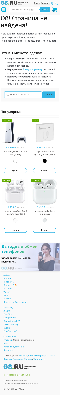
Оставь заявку (9, 258)
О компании (9, 336)
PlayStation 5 (10, 331)
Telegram (13, 374)
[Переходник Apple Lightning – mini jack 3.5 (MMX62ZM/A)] (45, 161)
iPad (5, 295)
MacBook (8, 288)
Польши (28, 359)
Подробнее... (8, 262)
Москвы (23, 355)
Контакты (8, 350)
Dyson (6, 327)
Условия (45, 3)
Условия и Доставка (13, 346)
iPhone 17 (8, 285)
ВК (4, 374)
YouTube (25, 374)
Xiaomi (6, 310)
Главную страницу (32, 69)
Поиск (49, 94)
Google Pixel (9, 317)
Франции (38, 359)
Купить (15, 170)
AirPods (7, 298)
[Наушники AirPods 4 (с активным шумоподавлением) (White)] (45, 220)
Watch (6, 292)
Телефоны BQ (10, 324)
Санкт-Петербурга (38, 355)
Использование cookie (15, 380)
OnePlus (7, 314)
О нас (37, 3)
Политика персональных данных (20, 383)
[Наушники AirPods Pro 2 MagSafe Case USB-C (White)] (15, 220)
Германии (18, 359)
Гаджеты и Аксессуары (15, 302)
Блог (5, 343)
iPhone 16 (8, 281)
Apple (6, 275)
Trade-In (8, 340)
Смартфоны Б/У (11, 321)
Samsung (8, 307)
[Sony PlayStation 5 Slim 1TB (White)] (15, 161)
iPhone (7, 278)
